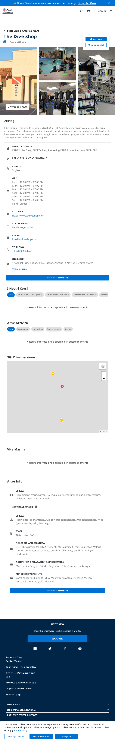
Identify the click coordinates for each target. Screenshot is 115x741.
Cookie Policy (20, 730)
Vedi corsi (97, 39)
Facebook (17, 227)
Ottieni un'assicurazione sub (20, 674)
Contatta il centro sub (57, 277)
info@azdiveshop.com (24, 239)
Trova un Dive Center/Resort (14, 659)
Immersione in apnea (84, 294)
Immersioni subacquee (29, 294)
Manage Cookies (16, 736)
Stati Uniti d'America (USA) (22, 30)
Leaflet (104, 431)
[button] (53, 373)
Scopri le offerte (87, 3)
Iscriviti (57, 638)
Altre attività (97, 45)
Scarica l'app (13, 694)
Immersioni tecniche (57, 294)
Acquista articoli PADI (19, 688)
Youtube (28, 227)
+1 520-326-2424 (21, 251)
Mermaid (104, 294)
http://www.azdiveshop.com (28, 215)
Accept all (66, 736)
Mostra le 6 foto (18, 107)
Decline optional (41, 736)
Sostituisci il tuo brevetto (21, 667)
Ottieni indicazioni (20, 269)
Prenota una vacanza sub (21, 682)
